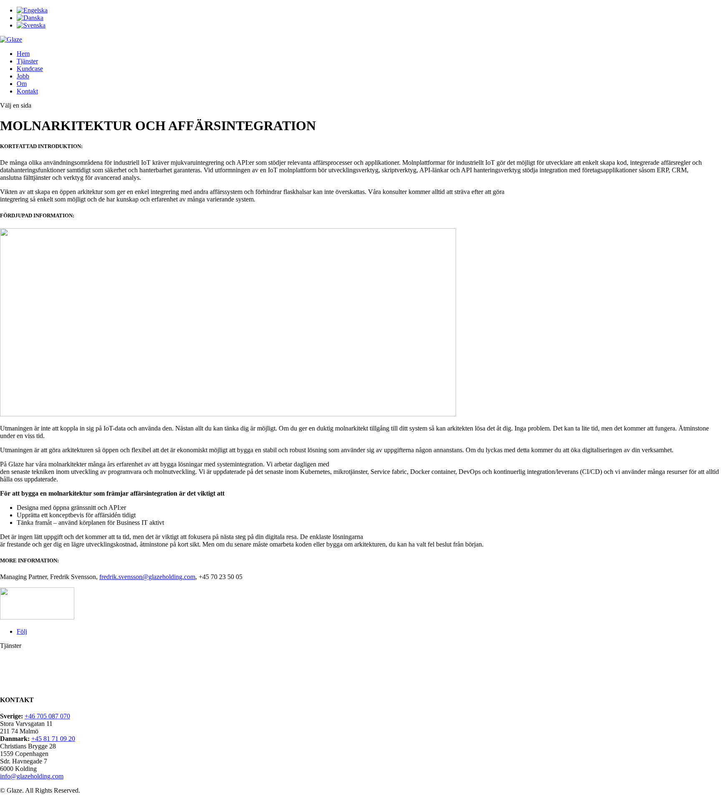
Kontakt (27, 91)
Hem (23, 53)
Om (22, 83)
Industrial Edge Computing (35, 668)
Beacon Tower (19, 653)
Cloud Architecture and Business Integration (58, 675)
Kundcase (30, 68)
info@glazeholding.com (31, 776)
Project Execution (23, 683)
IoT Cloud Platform (26, 660)
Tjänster (27, 61)
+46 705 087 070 (47, 716)
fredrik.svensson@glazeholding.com (147, 576)
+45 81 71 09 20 (53, 738)
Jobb (23, 76)
